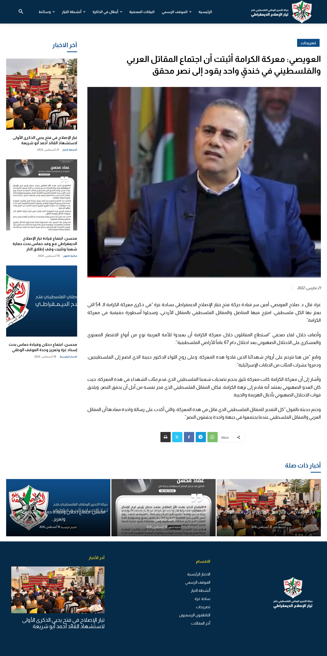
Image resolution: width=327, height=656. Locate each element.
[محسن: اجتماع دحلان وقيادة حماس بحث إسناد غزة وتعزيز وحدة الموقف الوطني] (41, 301)
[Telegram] (201, 437)
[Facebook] (189, 437)
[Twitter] (177, 437)
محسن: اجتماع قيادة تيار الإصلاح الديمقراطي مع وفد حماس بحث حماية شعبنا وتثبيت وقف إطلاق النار (45, 243)
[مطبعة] (165, 437)
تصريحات (308, 43)
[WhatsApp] (212, 437)
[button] (21, 12)
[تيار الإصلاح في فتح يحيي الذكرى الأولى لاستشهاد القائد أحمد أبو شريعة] (41, 94)
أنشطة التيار (70, 149)
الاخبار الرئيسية (68, 356)
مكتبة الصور (70, 255)
